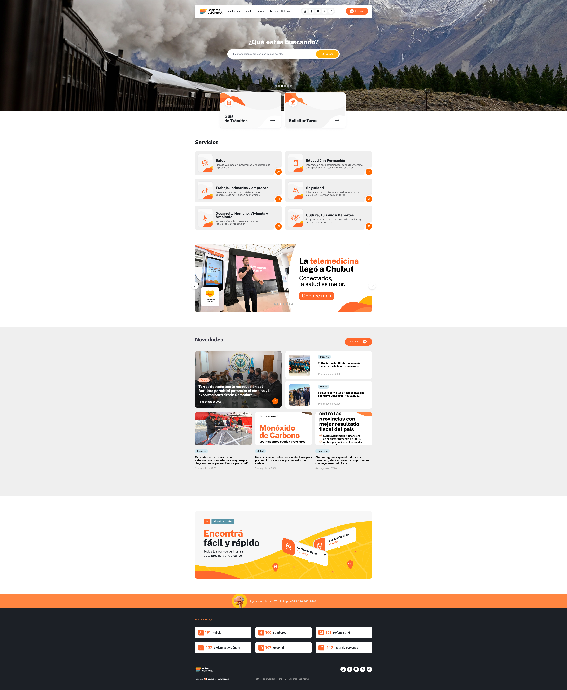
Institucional (234, 11)
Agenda (274, 11)
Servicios (261, 11)
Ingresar (359, 11)
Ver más (354, 341)
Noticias (285, 11)
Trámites (248, 11)
